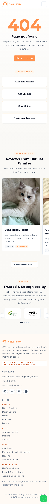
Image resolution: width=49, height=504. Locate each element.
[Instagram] (19, 391)
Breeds (5, 423)
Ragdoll (5, 416)
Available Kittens (10, 432)
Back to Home (24, 58)
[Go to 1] (21, 322)
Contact (6, 439)
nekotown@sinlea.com (13, 385)
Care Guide (7, 448)
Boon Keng (22, 246)
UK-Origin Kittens (10, 468)
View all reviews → (24, 264)
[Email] (12, 391)
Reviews (6, 456)
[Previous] (2, 315)
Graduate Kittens (10, 459)
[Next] (47, 315)
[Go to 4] (28, 322)
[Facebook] (26, 391)
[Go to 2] (24, 322)
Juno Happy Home (17, 229)
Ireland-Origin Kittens (12, 472)
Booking (6, 436)
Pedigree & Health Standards (16, 452)
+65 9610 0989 (9, 381)
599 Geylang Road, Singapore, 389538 (20, 376)
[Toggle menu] (44, 4)
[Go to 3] (26, 322)
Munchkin (7, 419)
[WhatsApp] (5, 391)
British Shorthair (9, 408)
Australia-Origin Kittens (13, 476)
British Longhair (9, 412)
